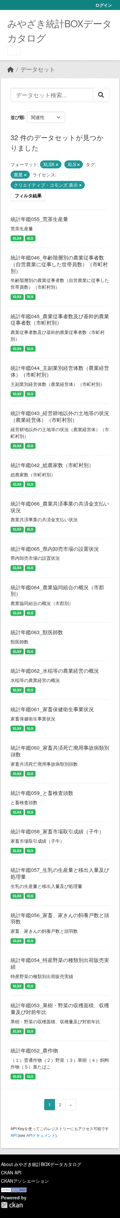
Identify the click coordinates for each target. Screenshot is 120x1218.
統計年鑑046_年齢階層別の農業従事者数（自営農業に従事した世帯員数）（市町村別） (59, 264)
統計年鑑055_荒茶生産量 (39, 219)
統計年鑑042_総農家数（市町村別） (52, 465)
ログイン (103, 5)
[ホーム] (10, 69)
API (14, 1135)
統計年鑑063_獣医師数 (37, 632)
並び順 (17, 117)
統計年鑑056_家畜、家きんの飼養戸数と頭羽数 (60, 918)
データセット (37, 69)
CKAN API (11, 1172)
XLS (30, 238)
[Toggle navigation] (13, 50)
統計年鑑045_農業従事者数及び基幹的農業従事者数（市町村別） (60, 319)
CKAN (12, 1205)
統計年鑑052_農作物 (34, 1050)
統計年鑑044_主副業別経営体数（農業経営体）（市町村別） (60, 371)
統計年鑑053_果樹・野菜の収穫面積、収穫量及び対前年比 (60, 1008)
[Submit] (101, 95)
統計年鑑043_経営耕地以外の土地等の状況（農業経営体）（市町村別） (60, 416)
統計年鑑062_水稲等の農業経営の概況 (55, 670)
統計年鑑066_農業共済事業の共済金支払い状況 (60, 507)
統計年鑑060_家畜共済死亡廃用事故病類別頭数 (60, 751)
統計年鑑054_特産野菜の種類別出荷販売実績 (60, 963)
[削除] (57, 164)
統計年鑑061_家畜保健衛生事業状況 (52, 709)
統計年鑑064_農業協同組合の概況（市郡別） (57, 590)
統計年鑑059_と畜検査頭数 (42, 792)
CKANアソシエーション (25, 1181)
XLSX (17, 238)
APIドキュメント (40, 1135)
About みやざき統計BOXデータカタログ (41, 1164)
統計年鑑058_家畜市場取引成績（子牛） (57, 831)
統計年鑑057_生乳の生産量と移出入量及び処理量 (60, 873)
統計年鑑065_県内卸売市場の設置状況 (55, 548)
